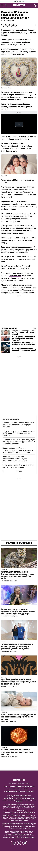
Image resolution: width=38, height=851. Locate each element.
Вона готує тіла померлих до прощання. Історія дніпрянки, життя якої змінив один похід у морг (18, 611)
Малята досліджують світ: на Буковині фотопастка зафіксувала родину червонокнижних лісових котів (17, 575)
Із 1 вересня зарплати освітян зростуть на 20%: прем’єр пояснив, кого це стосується (18, 433)
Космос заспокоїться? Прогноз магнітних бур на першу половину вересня (17, 752)
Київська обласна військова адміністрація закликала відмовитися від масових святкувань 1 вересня (18, 450)
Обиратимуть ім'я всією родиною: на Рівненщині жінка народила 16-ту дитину (18, 716)
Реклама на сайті (9, 786)
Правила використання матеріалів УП (19, 789)
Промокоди (30, 791)
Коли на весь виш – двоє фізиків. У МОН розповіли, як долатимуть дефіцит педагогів (19, 425)
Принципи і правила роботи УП (14, 791)
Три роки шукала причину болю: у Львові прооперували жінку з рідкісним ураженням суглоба (17, 646)
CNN (23, 45)
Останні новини (11, 419)
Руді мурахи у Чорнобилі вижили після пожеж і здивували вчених (18, 466)
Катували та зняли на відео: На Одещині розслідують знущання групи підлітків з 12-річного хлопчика (19, 442)
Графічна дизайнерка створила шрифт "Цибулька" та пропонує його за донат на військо (18, 681)
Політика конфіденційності (25, 786)
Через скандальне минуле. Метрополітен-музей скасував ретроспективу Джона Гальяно (15, 459)
